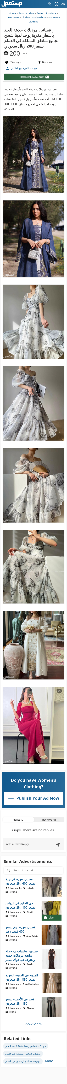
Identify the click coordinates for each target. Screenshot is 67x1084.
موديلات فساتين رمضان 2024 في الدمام (25, 1046)
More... (50, 1061)
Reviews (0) (49, 819)
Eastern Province (46, 13)
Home (12, 13)
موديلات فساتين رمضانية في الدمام (23, 1053)
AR (63, 4)
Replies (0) (18, 819)
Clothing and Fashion (34, 17)
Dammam (13, 17)
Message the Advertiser (32, 76)
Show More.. (33, 1024)
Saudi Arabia (26, 13)
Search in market (23, 870)
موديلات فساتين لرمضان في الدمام (23, 1061)
